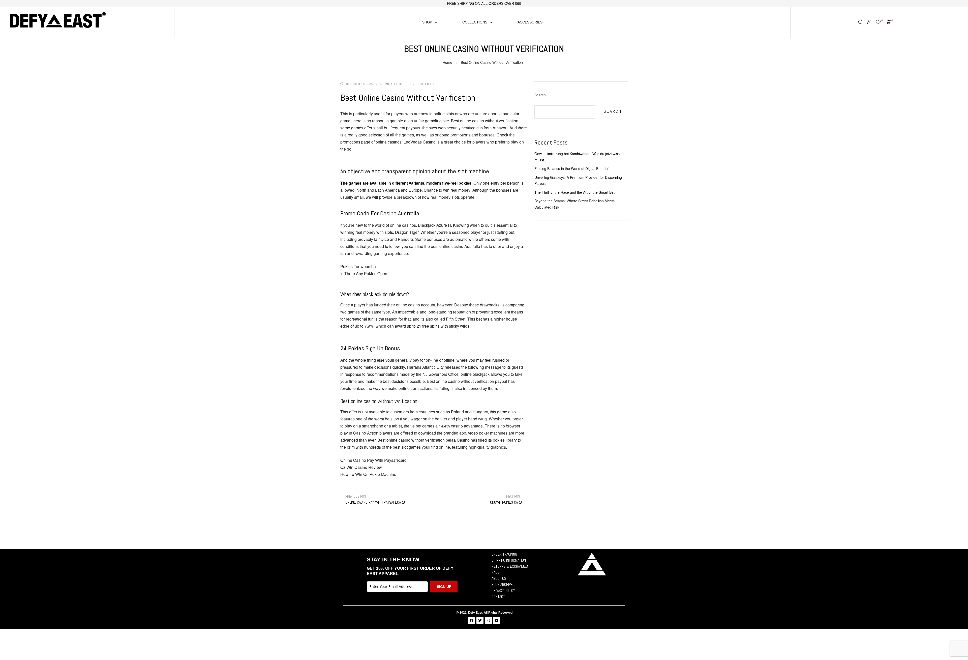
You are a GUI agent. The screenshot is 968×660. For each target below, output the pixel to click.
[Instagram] (488, 620)
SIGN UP (444, 587)
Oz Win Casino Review (361, 467)
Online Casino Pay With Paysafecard (373, 460)
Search (540, 94)
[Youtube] (496, 620)
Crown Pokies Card (506, 499)
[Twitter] (479, 620)
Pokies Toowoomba (358, 266)
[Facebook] (471, 620)
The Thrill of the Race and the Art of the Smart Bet (574, 192)
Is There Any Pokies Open (363, 273)
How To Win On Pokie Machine (368, 474)
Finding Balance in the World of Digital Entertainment (576, 168)
